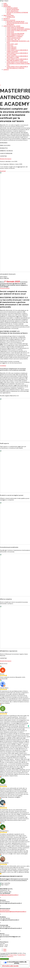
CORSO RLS (10, 45)
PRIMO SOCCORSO (8, 15)
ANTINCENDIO (7, 6)
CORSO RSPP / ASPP (12, 44)
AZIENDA (5, 5)
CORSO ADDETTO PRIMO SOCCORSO (17, 30)
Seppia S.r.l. (10, 956)
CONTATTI (6, 69)
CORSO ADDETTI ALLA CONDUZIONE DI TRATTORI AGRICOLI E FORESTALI (17, 67)
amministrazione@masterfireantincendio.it (13, 911)
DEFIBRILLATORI (11, 17)
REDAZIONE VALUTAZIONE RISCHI (15, 21)
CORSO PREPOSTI (11, 47)
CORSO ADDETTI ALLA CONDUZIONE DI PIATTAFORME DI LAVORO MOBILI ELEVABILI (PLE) (18, 63)
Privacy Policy (13, 955)
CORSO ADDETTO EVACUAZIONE (15, 33)
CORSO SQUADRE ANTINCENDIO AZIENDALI (18, 29)
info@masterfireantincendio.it (9, 895)
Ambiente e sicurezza (9, 20)
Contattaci (3, 365)
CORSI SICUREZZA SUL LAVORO (11, 26)
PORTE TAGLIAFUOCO (12, 11)
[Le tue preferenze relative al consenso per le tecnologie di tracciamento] (28, 726)
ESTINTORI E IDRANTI (12, 8)
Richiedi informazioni (5, 159)
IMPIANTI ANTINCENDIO (13, 9)
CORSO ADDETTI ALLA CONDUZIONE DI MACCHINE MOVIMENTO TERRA (17, 59)
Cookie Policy (21, 955)
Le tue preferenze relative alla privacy (16, 962)
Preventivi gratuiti (5, 288)
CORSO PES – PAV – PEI (13, 39)
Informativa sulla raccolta (10, 966)
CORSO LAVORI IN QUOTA (13, 38)
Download (3, 171)
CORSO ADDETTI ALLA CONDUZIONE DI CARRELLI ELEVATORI (17, 50)
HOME (5, 3)
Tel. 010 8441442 (5, 910)
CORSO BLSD (10, 32)
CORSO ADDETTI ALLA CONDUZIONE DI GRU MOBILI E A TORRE (17, 56)
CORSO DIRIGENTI (11, 48)
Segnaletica (6, 18)
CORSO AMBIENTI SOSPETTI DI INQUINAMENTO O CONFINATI (15, 35)
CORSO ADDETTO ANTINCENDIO (15, 27)
